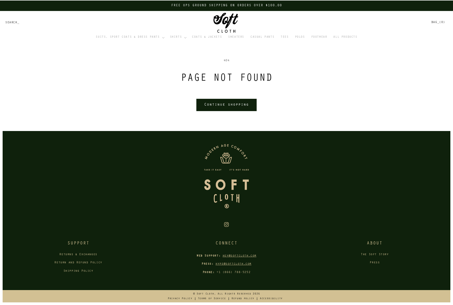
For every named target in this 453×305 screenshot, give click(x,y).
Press (375, 262)
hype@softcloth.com (233, 264)
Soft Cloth (205, 294)
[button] (129, 37)
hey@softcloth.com (239, 256)
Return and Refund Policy (78, 262)
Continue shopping (226, 105)
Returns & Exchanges (78, 254)
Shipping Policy (78, 271)
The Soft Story (375, 254)
